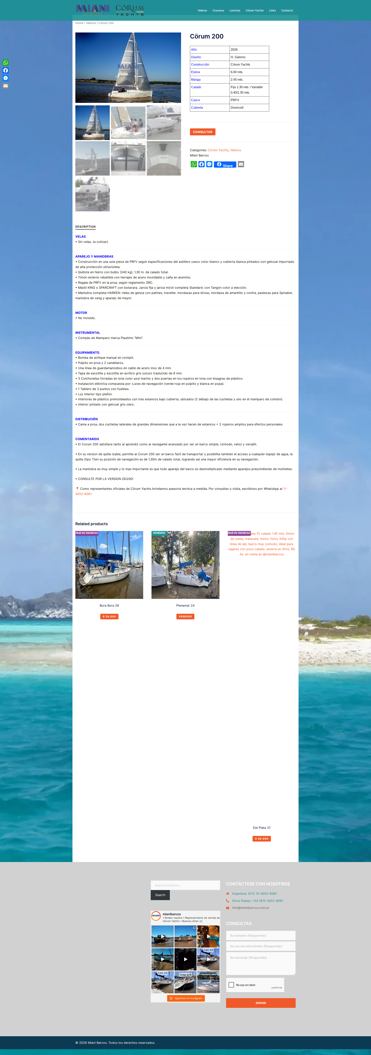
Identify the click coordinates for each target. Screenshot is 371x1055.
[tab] (85, 226)
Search (160, 895)
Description (85, 226)
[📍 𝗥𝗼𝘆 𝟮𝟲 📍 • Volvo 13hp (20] (208, 936)
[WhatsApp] (5, 63)
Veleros (202, 10)
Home (79, 23)
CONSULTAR (202, 132)
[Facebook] (5, 70)
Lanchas (235, 10)
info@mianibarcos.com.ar (250, 908)
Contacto (287, 10)
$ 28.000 (109, 616)
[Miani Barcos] (110, 10)
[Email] (5, 86)
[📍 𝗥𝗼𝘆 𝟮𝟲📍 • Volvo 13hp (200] (162, 959)
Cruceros (218, 10)
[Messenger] (5, 78)
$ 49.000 (261, 838)
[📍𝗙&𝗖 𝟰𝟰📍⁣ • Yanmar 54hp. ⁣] (162, 982)
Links (272, 10)
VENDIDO (185, 616)
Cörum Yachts (255, 10)
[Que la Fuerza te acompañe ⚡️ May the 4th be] (185, 959)
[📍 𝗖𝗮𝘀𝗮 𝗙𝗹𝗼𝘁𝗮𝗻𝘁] (162, 936)
